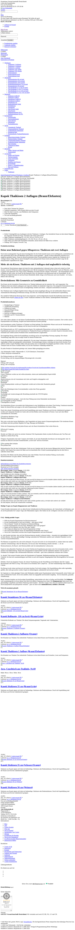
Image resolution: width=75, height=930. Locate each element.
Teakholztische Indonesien (15, 130)
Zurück (3, 175)
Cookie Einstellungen (10, 861)
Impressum (7, 848)
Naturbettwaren (8, 168)
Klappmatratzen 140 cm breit (16, 82)
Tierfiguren (11, 160)
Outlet (6, 170)
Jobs (5, 825)
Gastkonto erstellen (9, 45)
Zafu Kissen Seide (13, 109)
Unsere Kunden (9, 827)
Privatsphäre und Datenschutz (13, 851)
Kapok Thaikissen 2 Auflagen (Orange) (19, 634)
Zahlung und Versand (10, 853)
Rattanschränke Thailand (15, 139)
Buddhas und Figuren (14, 162)
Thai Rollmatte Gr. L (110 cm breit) (18, 91)
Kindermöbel (12, 152)
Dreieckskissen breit (14, 76)
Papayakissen (12, 120)
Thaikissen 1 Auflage (14, 68)
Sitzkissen (7, 94)
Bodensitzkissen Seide (14, 104)
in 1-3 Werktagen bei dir (8, 223)
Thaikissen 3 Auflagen (14, 64)
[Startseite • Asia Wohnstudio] (6, 8)
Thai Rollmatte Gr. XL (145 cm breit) (19, 92)
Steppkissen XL (12, 102)
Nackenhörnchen (13, 124)
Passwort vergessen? (10, 46)
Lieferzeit (7, 855)
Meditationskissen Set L (15, 112)
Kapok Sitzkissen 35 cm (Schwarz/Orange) (21, 765)
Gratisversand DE (16, 204)
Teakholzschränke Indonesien (16, 142)
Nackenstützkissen (13, 119)
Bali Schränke (12, 144)
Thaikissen (7, 63)
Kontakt (6, 26)
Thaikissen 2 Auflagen (14, 66)
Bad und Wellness (13, 167)
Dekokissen (11, 122)
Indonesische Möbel (10, 840)
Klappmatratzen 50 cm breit (16, 86)
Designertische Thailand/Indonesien (18, 134)
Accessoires (7, 153)
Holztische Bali (12, 132)
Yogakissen (11, 107)
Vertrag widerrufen (9, 860)
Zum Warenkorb (5, 58)
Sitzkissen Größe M (13, 96)
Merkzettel (4, 53)
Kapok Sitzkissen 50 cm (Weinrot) (17, 787)
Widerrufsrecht (8, 856)
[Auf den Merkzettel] (27, 225)
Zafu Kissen (11, 111)
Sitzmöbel (7, 149)
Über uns (7, 829)
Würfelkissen (12, 106)
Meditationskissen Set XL (15, 114)
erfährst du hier (18, 297)
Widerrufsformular (9, 858)
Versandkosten (27, 922)
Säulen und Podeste (13, 155)
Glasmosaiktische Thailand (16, 129)
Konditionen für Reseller (11, 835)
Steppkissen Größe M (14, 99)
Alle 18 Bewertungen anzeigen (10, 468)
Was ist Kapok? (8, 830)
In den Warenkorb (21, 225)
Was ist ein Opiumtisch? (11, 837)
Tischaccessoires (13, 157)
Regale (10, 147)
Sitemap (6, 834)
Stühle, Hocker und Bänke (15, 150)
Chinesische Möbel (13, 145)
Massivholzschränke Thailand (16, 137)
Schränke (7, 135)
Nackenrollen (12, 117)
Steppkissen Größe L (14, 101)
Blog (5, 824)
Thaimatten (7, 77)
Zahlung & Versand (10, 25)
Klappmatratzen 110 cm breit (16, 81)
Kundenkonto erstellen (10, 43)
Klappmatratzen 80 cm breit (16, 79)
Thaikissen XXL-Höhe (14, 69)
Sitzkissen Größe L (13, 97)
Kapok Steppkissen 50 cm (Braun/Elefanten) (21, 597)
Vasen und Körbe (13, 158)
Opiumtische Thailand (14, 127)
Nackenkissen (8, 115)
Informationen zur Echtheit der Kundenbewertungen (16, 463)
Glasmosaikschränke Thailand (16, 140)
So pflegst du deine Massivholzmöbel (15, 839)
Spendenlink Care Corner (11, 832)
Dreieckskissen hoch (14, 74)
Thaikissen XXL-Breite (15, 71)
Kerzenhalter (11, 163)
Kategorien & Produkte (7, 59)
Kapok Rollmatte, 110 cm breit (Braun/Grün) (22, 616)
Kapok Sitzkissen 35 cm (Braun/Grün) (19, 686)
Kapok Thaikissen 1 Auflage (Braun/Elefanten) (23, 651)
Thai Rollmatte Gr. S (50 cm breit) (18, 87)
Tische (6, 125)
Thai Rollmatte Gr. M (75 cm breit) (18, 89)
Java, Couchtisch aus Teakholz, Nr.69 (18, 669)
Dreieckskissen (12, 73)
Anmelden (10, 40)
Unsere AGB (8, 846)
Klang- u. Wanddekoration (15, 165)
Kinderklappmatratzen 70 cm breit (18, 84)
